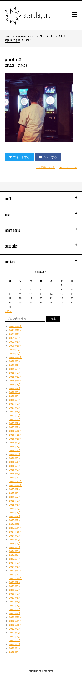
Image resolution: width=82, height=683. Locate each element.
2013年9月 (14, 582)
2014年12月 (15, 524)
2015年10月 (15, 485)
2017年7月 (14, 408)
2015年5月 (14, 504)
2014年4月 (14, 555)
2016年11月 (15, 435)
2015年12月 (15, 477)
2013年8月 (14, 586)
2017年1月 (14, 427)
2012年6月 (14, 640)
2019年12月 (15, 357)
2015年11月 (15, 481)
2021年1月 (14, 342)
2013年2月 (14, 609)
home (7, 37)
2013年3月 (14, 605)
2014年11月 (15, 528)
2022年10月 (15, 326)
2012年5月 (14, 644)
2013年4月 (14, 601)
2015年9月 (14, 489)
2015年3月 (14, 512)
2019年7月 (14, 365)
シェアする (50, 157)
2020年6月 (14, 349)
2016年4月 (14, 462)
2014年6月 (14, 547)
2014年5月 (14, 551)
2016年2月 (14, 470)
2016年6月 (14, 454)
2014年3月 (14, 559)
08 (52, 37)
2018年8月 (14, 384)
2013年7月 (14, 590)
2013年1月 (14, 613)
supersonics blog (25, 37)
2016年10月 (15, 439)
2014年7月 (14, 543)
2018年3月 (14, 400)
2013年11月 (15, 574)
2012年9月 (14, 629)
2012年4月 (14, 648)
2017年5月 (14, 415)
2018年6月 (14, 392)
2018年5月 (14, 396)
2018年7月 (14, 388)
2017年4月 (14, 419)
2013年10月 (15, 578)
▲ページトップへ (68, 167)
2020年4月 (14, 353)
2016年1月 (14, 473)
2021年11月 (15, 334)
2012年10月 (15, 625)
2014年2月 (14, 563)
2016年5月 (14, 458)
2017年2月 (14, 423)
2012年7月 (14, 636)
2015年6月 (14, 501)
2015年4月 (14, 508)
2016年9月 (14, 442)
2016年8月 (14, 446)
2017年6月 (14, 411)
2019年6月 (14, 369)
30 (60, 37)
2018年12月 (15, 376)
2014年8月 (14, 539)
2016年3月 (14, 466)
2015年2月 (14, 516)
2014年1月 (14, 567)
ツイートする (21, 157)
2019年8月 (14, 361)
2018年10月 (15, 380)
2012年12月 (15, 617)
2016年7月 (14, 450)
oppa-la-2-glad (12, 41)
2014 (42, 37)
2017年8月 (14, 404)
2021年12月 (15, 330)
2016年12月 (15, 431)
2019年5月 (14, 373)
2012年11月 (15, 621)
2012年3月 (14, 652)
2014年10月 (15, 532)
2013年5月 (14, 598)
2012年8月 (14, 632)
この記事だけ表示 (45, 167)
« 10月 (8, 311)
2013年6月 (14, 594)
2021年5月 (14, 338)
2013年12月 (15, 570)
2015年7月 (14, 497)
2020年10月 (15, 345)
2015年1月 (14, 520)
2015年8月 (14, 493)
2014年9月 (14, 535)
